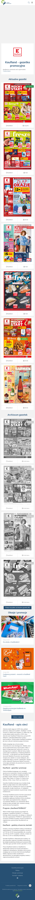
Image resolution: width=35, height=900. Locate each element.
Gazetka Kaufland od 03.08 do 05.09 (17, 340)
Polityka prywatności (11, 885)
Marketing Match (18, 890)
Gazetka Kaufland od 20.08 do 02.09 (17, 199)
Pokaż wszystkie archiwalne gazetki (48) (17, 607)
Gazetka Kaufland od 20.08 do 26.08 (17, 152)
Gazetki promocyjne (17, 868)
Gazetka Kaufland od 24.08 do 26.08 (17, 105)
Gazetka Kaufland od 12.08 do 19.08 (17, 488)
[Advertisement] (17, 26)
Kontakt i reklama (17, 875)
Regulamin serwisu (22, 885)
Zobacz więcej (17, 717)
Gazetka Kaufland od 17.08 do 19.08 (17, 441)
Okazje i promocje (17, 873)
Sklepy (17, 870)
